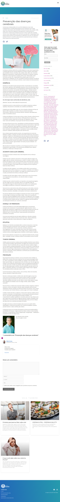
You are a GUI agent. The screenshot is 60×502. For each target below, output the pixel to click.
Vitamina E (47, 130)
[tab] (50, 42)
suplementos (53, 125)
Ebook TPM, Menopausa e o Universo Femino (51, 112)
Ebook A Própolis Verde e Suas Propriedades (50, 107)
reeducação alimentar (51, 124)
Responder (7, 352)
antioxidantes (47, 100)
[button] (58, 3)
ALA (45, 96)
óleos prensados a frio (50, 133)
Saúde (7, 18)
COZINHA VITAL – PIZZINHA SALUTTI (44, 422)
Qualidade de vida (47, 85)
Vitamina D (54, 128)
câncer (51, 104)
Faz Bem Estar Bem (47, 78)
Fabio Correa (9, 341)
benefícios (49, 102)
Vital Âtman (47, 128)
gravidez (46, 116)
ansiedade (47, 99)
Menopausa (53, 117)
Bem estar (46, 68)
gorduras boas (53, 114)
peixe (48, 120)
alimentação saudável (49, 97)
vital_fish (53, 127)
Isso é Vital (46, 80)
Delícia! (45, 71)
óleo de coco (47, 131)
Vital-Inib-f (47, 127)
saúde (46, 125)
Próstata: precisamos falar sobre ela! (14, 422)
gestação (46, 114)
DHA (47, 106)
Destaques (46, 73)
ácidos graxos (54, 130)
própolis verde (53, 121)
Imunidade (53, 116)
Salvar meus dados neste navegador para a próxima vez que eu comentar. (20, 385)
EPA (55, 113)
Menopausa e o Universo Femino (50, 119)
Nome (45, 53)
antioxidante (54, 99)
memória (46, 117)
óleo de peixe (49, 132)
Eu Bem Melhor (47, 75)
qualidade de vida (48, 123)
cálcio (46, 104)
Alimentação (51, 96)
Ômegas (45, 83)
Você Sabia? (46, 90)
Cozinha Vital (52, 103)
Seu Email (46, 57)
